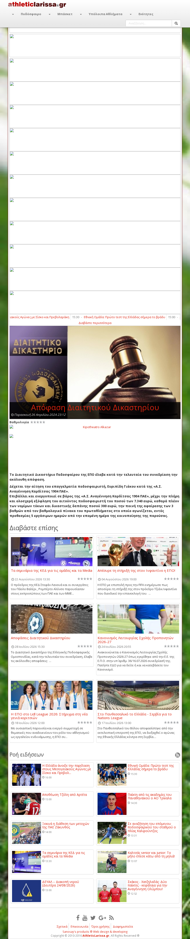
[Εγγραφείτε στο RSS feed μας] (111, 918)
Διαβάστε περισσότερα (95, 323)
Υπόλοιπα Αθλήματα (105, 14)
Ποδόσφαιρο (31, 14)
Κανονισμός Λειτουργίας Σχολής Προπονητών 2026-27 (136, 639)
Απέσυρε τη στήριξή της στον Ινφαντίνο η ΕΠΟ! (136, 571)
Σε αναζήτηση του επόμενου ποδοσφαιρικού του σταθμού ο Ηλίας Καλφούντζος (152, 827)
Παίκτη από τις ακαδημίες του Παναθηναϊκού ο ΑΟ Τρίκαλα (150, 796)
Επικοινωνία (79, 926)
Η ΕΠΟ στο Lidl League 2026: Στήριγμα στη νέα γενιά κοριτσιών (49, 716)
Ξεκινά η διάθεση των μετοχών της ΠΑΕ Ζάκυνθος (65, 825)
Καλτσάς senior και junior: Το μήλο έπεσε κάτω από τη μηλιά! (151, 854)
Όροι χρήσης (101, 926)
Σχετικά (62, 926)
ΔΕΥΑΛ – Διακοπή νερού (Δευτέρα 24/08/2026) (60, 883)
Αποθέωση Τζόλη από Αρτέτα (64, 794)
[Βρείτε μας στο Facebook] (77, 918)
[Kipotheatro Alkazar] (95, 427)
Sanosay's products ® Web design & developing (95, 932)
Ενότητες (146, 14)
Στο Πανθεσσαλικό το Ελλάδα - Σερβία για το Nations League (135, 716)
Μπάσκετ (65, 14)
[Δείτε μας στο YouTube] (84, 918)
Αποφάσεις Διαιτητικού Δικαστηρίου (40, 638)
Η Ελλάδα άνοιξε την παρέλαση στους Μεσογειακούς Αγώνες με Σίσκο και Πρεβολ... (66, 769)
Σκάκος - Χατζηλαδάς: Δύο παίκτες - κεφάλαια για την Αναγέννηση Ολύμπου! (147, 885)
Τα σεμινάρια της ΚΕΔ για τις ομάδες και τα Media (51, 571)
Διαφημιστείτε (123, 926)
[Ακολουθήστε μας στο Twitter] (93, 918)
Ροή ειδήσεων (27, 754)
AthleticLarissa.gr (95, 936)
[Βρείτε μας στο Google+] (102, 918)
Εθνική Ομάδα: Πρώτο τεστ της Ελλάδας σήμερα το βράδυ (109, 317)
